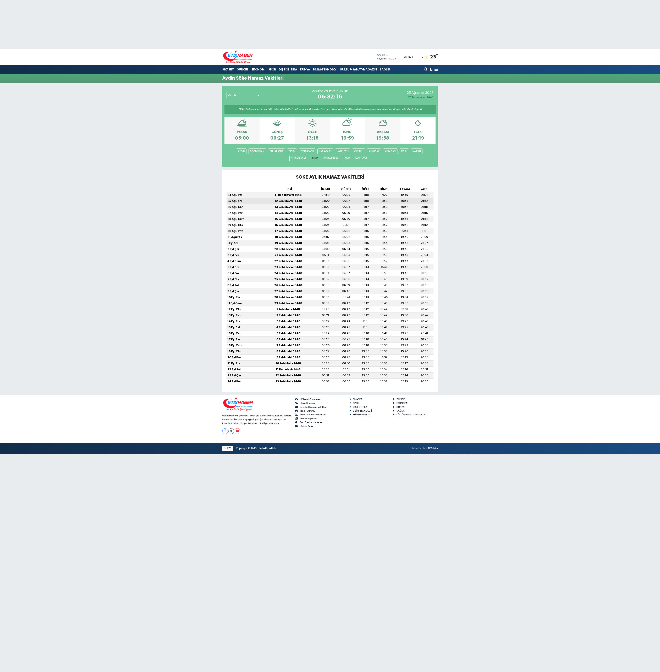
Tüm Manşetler (308, 418)
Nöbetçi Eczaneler (310, 399)
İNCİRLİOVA (361, 158)
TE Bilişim (433, 448)
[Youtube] (237, 431)
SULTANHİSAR (298, 158)
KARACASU (325, 151)
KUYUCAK (374, 151)
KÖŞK (404, 151)
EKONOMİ (258, 69)
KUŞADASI (390, 151)
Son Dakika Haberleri (311, 422)
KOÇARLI (358, 151)
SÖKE (315, 158)
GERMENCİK (307, 151)
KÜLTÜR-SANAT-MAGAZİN (358, 69)
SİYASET (228, 69)
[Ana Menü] (435, 69)
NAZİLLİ (416, 151)
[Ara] (426, 69)
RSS (229, 448)
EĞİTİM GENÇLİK (362, 414)
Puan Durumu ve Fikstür (313, 414)
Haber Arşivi (307, 426)
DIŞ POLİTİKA (288, 69)
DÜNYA (305, 69)
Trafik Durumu (307, 411)
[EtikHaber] (238, 56)
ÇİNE (347, 158)
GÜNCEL (243, 69)
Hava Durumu (307, 403)
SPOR (272, 69)
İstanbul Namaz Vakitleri (313, 407)
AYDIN (241, 151)
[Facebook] (225, 431)
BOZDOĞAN (257, 151)
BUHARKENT (276, 151)
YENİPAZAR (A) (331, 158)
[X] (231, 431)
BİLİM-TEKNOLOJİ (325, 69)
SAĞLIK (385, 69)
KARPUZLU (343, 151)
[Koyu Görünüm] (430, 69)
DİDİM (292, 151)
